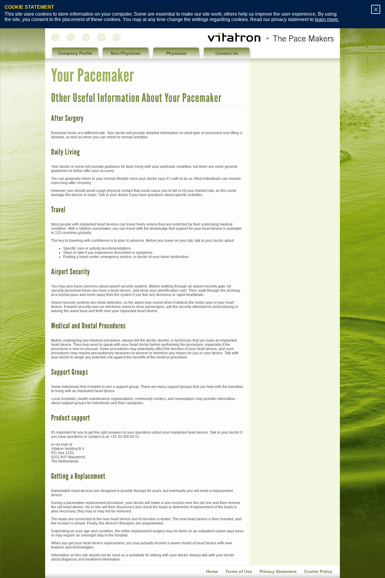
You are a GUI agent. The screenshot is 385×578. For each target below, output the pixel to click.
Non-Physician (126, 53)
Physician (176, 53)
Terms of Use (238, 571)
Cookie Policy (318, 571)
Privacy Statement (278, 571)
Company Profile (75, 53)
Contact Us (226, 53)
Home (212, 571)
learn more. (327, 19)
